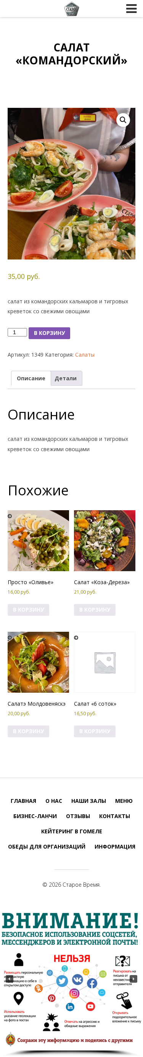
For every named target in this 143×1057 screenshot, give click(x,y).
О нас (53, 800)
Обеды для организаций (46, 846)
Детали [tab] (66, 378)
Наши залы (88, 800)
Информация (115, 846)
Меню (124, 800)
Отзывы (78, 816)
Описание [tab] (31, 378)
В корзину (49, 332)
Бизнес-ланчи (35, 816)
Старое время (71, 8)
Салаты (85, 354)
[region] (71, 982)
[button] (123, 120)
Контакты (114, 816)
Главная (23, 800)
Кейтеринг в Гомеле (71, 831)
